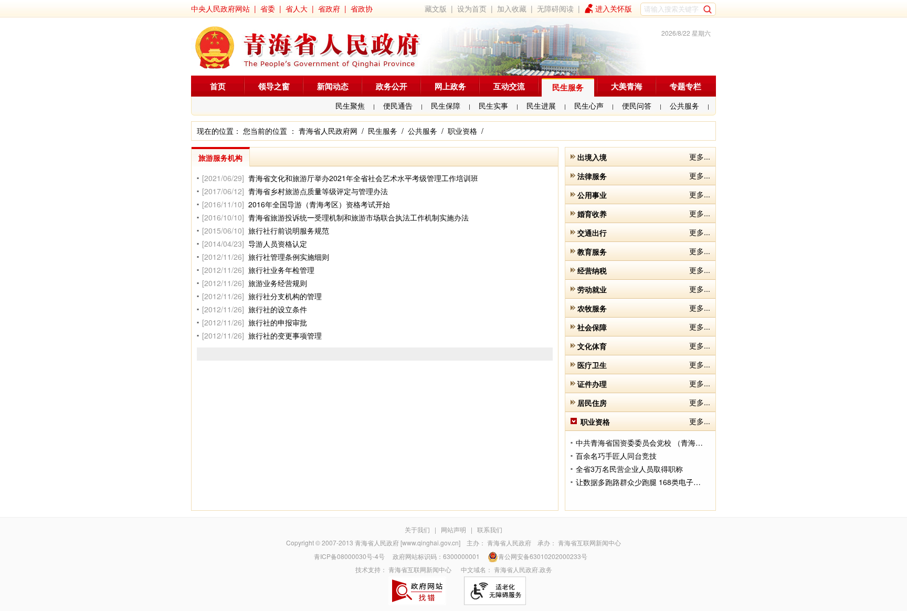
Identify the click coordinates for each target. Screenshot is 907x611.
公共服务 (684, 105)
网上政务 (450, 86)
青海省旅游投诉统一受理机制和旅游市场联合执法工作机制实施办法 (358, 217)
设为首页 (472, 8)
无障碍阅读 (555, 8)
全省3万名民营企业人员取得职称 (629, 468)
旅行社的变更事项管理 (285, 335)
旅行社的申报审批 (277, 322)
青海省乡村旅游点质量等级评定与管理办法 (318, 191)
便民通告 (398, 105)
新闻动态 (333, 86)
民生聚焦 (350, 105)
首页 (218, 86)
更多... (699, 156)
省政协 (362, 8)
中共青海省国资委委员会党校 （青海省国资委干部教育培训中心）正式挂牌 (698, 442)
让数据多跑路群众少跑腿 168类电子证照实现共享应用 (664, 482)
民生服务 (568, 87)
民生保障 (445, 105)
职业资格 (462, 130)
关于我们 (417, 529)
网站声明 (453, 529)
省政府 (329, 8)
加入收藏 (511, 8)
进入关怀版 (613, 8)
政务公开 (391, 86)
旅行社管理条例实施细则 (288, 256)
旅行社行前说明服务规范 (288, 230)
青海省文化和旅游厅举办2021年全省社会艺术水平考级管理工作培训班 (363, 178)
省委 (267, 8)
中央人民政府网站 (220, 8)
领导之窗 (274, 86)
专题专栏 (685, 86)
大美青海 (626, 86)
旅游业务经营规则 (277, 283)
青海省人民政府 (509, 542)
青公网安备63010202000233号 (542, 556)
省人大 (297, 8)
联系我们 (489, 529)
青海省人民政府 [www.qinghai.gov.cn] (407, 542)
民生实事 (493, 105)
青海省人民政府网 (328, 130)
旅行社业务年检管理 (281, 270)
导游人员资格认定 (277, 243)
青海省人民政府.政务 (523, 569)
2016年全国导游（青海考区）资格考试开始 (319, 204)
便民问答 (636, 105)
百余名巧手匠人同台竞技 (616, 455)
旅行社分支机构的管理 (285, 296)
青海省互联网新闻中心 (589, 542)
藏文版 (436, 8)
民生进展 (541, 105)
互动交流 (509, 86)
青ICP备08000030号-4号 (349, 556)
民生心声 (589, 105)
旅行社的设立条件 (277, 309)
